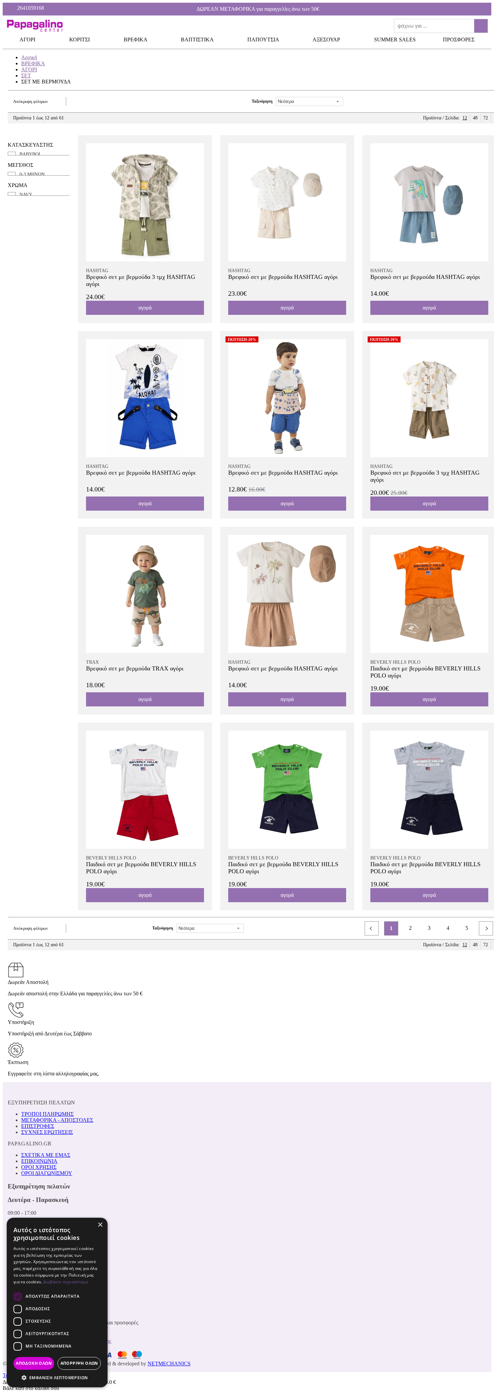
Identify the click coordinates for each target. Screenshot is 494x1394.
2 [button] (410, 928)
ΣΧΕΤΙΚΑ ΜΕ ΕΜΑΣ (45, 1155)
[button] (372, 928)
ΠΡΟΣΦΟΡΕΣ (459, 39)
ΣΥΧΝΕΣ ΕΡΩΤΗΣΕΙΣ (47, 1132)
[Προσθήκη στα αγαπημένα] (200, 147)
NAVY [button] (25, 194)
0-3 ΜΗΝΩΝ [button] (32, 174)
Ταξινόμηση (262, 101)
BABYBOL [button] (30, 154)
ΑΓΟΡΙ (28, 39)
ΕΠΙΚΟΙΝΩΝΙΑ (39, 1161)
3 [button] (429, 928)
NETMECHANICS (169, 1363)
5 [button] (466, 928)
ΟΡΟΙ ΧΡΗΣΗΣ (38, 1167)
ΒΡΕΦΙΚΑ (136, 39)
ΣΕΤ (26, 75)
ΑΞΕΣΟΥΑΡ (327, 39)
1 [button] (391, 928)
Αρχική (29, 57)
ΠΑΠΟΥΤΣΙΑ (263, 39)
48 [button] (475, 117)
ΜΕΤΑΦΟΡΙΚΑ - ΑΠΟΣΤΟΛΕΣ (57, 1120)
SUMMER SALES (395, 39)
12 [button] (464, 117)
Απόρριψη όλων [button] (79, 1363)
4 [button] (448, 928)
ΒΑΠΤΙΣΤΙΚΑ (198, 39)
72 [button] (485, 117)
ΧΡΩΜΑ (18, 185)
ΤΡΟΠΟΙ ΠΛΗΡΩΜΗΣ (47, 1114)
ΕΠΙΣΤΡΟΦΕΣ (37, 1126)
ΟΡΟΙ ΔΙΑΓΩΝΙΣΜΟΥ (46, 1173)
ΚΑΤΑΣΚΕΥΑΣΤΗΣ (30, 145)
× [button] (99, 1224)
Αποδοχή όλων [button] (34, 1363)
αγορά (145, 307)
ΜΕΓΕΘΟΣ (20, 165)
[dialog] (57, 1302)
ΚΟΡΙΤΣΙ (80, 39)
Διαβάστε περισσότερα (65, 1282)
